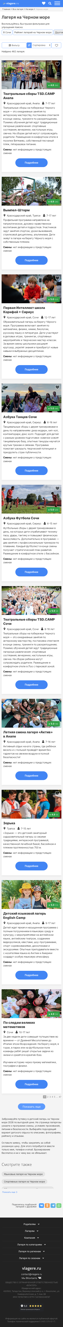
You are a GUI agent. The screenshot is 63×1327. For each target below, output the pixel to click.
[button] (56, 3)
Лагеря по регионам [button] (30, 1251)
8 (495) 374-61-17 (47, 1321)
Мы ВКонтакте (30, 1278)
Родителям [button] (30, 1224)
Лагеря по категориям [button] (30, 1244)
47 (60, 1096)
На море (29, 9)
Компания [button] (30, 1237)
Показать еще (32, 1106)
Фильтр (15, 45)
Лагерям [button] (30, 1231)
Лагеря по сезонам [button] (30, 1258)
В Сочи (7, 32)
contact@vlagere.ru (31, 1274)
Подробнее (31, 162)
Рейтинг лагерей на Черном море (33, 32)
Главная (6, 9)
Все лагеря (18, 9)
